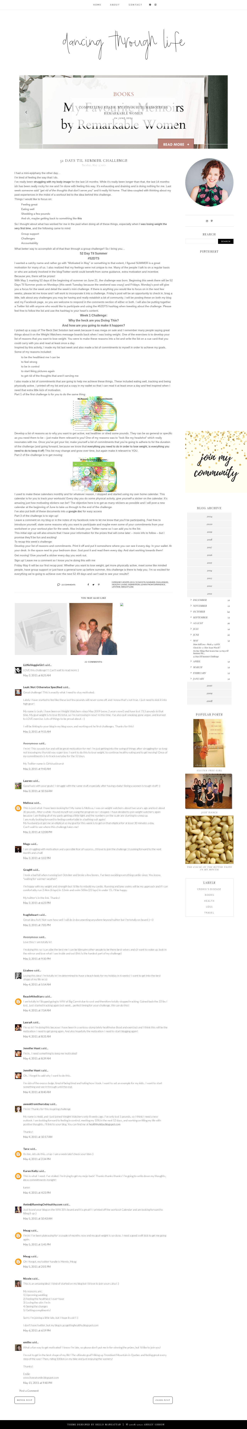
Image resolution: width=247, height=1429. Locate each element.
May (195, 640)
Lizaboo (28, 970)
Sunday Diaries (123, 110)
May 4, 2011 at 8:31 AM (37, 1036)
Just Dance (209, 812)
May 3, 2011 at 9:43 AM (37, 768)
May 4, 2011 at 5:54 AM (37, 984)
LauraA (27, 1022)
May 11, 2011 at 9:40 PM (37, 1382)
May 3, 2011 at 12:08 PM (37, 832)
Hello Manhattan (108, 1424)
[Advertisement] (209, 367)
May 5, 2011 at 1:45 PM (37, 1244)
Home (97, 5)
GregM (27, 869)
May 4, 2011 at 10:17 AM (37, 1136)
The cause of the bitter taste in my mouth (209, 868)
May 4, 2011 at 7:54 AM (37, 1010)
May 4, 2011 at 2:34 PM (37, 1159)
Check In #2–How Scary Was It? (206, 647)
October (199, 611)
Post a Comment (29, 1390)
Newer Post (24, 1400)
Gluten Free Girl (209, 770)
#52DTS (126, 582)
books (209, 895)
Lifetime (116, 587)
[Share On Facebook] (88, 584)
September (200, 617)
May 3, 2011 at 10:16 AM (37, 791)
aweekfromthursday (36, 1104)
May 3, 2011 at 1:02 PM (37, 858)
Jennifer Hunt (32, 1048)
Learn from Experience (153, 584)
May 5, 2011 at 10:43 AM (37, 1218)
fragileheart (31, 914)
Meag (26, 1230)
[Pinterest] (212, 221)
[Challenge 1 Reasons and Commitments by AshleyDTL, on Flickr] (93, 413)
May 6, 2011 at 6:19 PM (37, 1330)
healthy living (119, 584)
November (200, 605)
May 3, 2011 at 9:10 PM (37, 958)
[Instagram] (207, 221)
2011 (132, 582)
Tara (26, 1148)
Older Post (163, 1400)
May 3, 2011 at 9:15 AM (37, 731)
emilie (27, 1342)
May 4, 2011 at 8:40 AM (37, 1092)
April (196, 661)
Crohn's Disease (209, 889)
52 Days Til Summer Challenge (206, 656)
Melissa (28, 802)
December (200, 599)
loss (209, 906)
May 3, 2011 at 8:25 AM (37, 675)
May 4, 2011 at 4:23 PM (37, 1192)
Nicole (27, 1278)
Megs (26, 844)
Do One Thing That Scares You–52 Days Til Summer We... (210, 652)
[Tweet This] (93, 584)
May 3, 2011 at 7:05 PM (37, 925)
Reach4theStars (33, 996)
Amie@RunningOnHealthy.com (42, 1204)
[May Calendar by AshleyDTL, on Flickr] (93, 474)
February (199, 672)
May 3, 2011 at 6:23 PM (37, 902)
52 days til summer (145, 582)
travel (209, 912)
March (197, 667)
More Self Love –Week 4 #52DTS (206, 644)
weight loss (127, 587)
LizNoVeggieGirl (33, 665)
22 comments (68, 584)
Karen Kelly (30, 1171)
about (115, 5)
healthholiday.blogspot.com (104, 1124)
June (196, 634)
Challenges (162, 582)
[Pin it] (99, 584)
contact (135, 5)
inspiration (134, 584)
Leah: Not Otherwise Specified (42, 687)
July (196, 628)
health (209, 901)
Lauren (27, 780)
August (198, 623)
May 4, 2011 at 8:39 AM (37, 1058)
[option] (123, 112)
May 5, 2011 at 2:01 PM (37, 1266)
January (198, 678)
